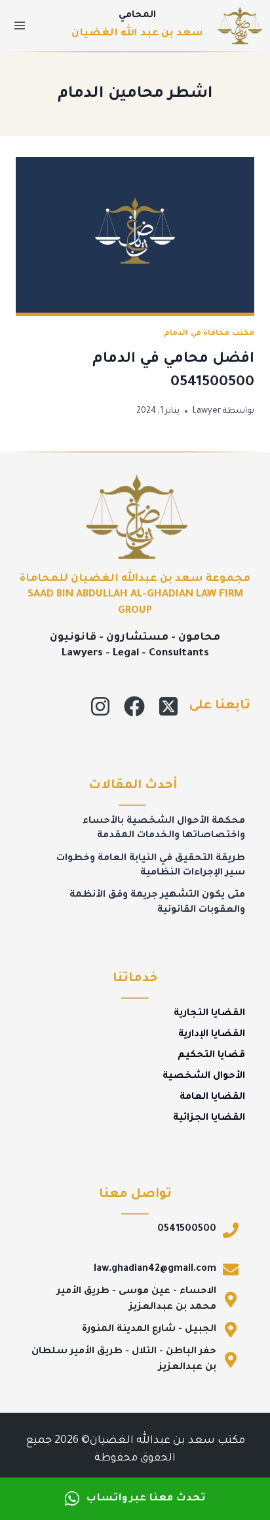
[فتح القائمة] (20, 25)
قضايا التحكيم (211, 1055)
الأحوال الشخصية (204, 1076)
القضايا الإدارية (211, 1034)
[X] (168, 706)
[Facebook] (134, 706)
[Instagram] (100, 706)
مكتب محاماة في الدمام (209, 333)
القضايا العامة (212, 1097)
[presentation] (135, 236)
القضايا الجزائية (209, 1118)
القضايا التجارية (209, 1014)
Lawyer (207, 411)
